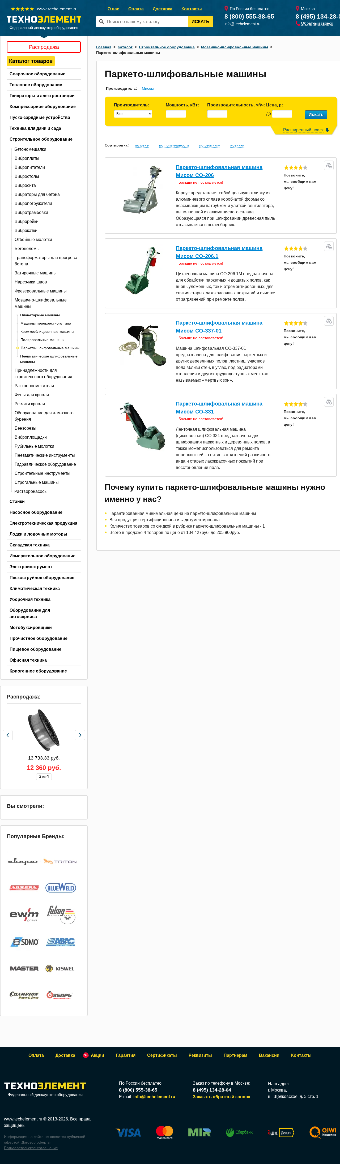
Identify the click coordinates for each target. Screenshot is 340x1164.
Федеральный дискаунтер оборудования (45, 1094)
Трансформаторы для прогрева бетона (46, 260)
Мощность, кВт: (182, 105)
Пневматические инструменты (45, 455)
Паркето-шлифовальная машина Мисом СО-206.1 (219, 252)
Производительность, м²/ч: (236, 105)
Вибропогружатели (33, 203)
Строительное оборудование (41, 139)
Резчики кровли (30, 404)
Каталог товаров (31, 61)
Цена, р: (274, 105)
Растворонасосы (31, 491)
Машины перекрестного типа (45, 323)
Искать (200, 21)
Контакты (191, 9)
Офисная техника (28, 660)
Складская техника (30, 545)
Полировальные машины (42, 340)
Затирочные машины (36, 273)
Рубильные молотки (34, 446)
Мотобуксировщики (31, 627)
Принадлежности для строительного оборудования (43, 373)
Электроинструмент (31, 566)
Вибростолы (27, 176)
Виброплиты (27, 158)
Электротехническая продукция (43, 523)
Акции (97, 1055)
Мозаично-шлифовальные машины (41, 303)
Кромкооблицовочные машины (47, 331)
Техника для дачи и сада (35, 128)
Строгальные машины (37, 482)
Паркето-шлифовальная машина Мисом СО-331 (219, 408)
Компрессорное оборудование (43, 106)
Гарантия (125, 1055)
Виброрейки (27, 221)
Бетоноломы (27, 248)
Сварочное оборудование (37, 74)
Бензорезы (25, 428)
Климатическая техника (35, 588)
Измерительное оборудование (42, 556)
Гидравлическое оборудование (45, 464)
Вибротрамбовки (31, 212)
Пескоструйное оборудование (42, 577)
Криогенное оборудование (38, 671)
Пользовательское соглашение (31, 1148)
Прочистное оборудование (38, 638)
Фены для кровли (32, 395)
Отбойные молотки (33, 239)
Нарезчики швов (31, 282)
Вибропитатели (30, 167)
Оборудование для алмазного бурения (44, 416)
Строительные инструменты (42, 473)
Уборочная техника (30, 599)
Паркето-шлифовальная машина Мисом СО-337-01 (219, 327)
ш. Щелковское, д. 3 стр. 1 (293, 1096)
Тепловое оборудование (36, 85)
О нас (113, 9)
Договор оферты (36, 1142)
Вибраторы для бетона (37, 194)
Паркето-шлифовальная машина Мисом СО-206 (219, 171)
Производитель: (131, 105)
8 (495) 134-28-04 (212, 1090)
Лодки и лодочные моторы (38, 534)
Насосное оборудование (36, 512)
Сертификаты (162, 1055)
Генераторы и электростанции (42, 95)
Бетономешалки (30, 149)
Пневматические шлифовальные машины (49, 359)
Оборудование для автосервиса (30, 613)
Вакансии (269, 1055)
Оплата (136, 9)
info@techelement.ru (242, 23)
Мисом (148, 88)
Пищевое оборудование (35, 649)
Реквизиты (200, 1055)
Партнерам (235, 1055)
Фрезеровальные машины (41, 291)
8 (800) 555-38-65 (249, 16)
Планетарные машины (40, 315)
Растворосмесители (34, 385)
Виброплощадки (31, 437)
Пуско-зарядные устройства (40, 117)
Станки (17, 501)
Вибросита (25, 185)
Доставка (162, 9)
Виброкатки (26, 230)
